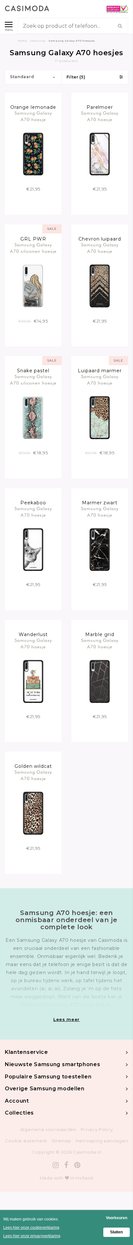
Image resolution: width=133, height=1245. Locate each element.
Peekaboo (33, 503)
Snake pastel (33, 371)
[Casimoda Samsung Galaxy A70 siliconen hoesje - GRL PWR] (33, 285)
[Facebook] (66, 1165)
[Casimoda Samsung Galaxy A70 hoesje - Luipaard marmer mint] (99, 417)
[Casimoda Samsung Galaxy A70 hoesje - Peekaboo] (33, 549)
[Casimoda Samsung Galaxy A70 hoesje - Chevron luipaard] (99, 285)
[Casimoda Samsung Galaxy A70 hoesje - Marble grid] (99, 681)
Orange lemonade (33, 107)
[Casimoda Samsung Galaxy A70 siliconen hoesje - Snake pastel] (33, 417)
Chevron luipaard (99, 239)
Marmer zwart (100, 503)
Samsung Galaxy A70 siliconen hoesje (33, 248)
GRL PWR (33, 239)
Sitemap (61, 1140)
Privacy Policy (97, 1129)
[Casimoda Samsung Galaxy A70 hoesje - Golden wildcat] (33, 813)
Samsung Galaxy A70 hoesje (33, 116)
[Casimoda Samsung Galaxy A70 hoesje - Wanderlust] (33, 681)
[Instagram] (56, 1165)
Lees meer (66, 1019)
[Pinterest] (77, 1165)
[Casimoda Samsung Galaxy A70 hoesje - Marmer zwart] (99, 549)
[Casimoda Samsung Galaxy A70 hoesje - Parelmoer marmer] (99, 154)
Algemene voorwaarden (48, 1129)
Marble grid (99, 634)
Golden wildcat (33, 766)
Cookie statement (26, 1140)
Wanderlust (33, 634)
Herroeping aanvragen (102, 1140)
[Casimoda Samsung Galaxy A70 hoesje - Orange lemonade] (33, 154)
